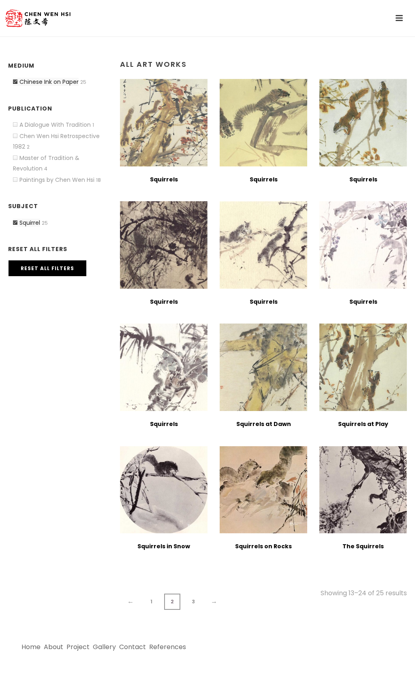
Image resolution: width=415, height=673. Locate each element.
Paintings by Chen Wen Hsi (56, 180)
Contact (132, 647)
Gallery (104, 647)
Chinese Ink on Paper (49, 82)
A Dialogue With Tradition (55, 125)
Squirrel (29, 223)
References (167, 647)
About (53, 647)
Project (78, 647)
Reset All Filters (47, 268)
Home (31, 647)
